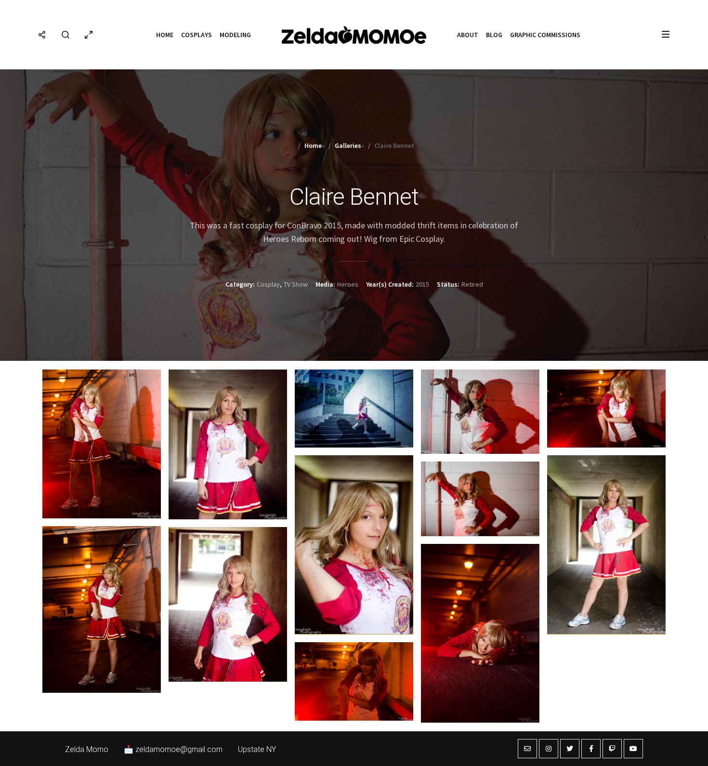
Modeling (235, 34)
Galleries (348, 145)
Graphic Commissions (545, 34)
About (467, 34)
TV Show (296, 284)
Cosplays (196, 34)
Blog (494, 34)
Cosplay (268, 284)
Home (164, 34)
